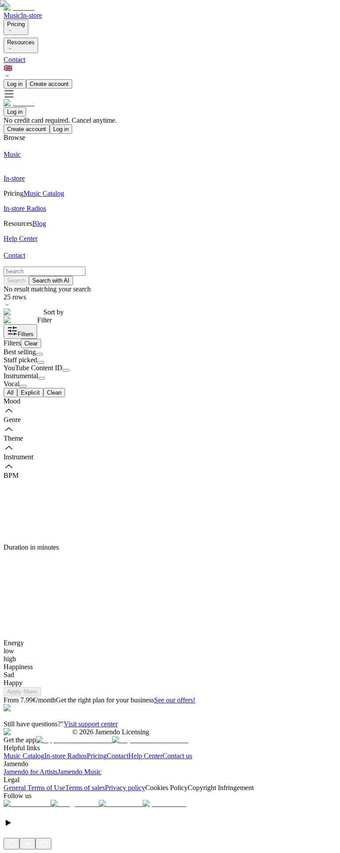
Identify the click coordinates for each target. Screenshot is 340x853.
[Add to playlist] (27, 843)
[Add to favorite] (11, 843)
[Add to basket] (43, 843)
